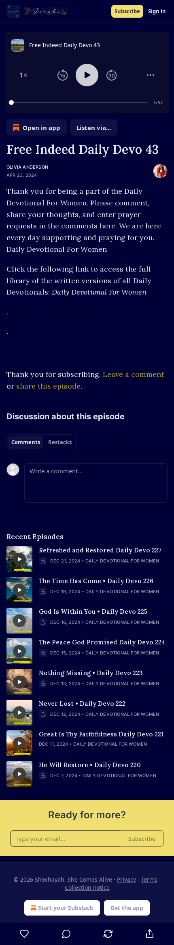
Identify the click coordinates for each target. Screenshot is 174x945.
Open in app (41, 127)
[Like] (24, 934)
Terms (149, 879)
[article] (87, 559)
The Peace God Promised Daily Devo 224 (102, 642)
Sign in (157, 11)
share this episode (48, 386)
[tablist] (41, 442)
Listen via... (93, 127)
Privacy (126, 879)
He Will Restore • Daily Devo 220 (90, 765)
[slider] (79, 102)
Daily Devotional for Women (122, 561)
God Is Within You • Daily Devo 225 (93, 611)
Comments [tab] (25, 442)
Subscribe (127, 11)
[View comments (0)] (66, 934)
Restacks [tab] (60, 442)
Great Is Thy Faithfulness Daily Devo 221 (101, 734)
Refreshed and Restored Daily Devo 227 (100, 550)
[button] (23, 75)
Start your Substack (65, 908)
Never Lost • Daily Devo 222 (82, 703)
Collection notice (87, 887)
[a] (19, 559)
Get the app (126, 908)
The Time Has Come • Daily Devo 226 (96, 581)
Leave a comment (133, 374)
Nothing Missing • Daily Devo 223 (91, 673)
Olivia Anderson (27, 167)
